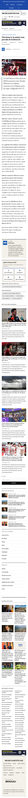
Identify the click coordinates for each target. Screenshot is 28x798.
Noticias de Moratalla (20, 718)
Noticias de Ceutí (19, 712)
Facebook (5, 773)
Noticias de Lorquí (19, 720)
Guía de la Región (16, 298)
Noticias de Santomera (20, 694)
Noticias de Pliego (19, 729)
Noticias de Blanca (19, 725)
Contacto (17, 791)
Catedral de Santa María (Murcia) (11, 293)
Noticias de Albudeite (20, 740)
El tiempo (4, 559)
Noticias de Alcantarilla (7, 702)
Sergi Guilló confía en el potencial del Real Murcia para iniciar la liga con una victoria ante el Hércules (14, 325)
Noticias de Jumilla (6, 724)
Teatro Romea (19, 296)
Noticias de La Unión (6, 739)
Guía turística (5, 535)
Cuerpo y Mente (21, 763)
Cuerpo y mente (6, 579)
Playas (3, 542)
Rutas (3, 545)
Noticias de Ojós (18, 746)
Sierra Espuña (5, 548)
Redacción (8, 49)
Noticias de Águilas (6, 710)
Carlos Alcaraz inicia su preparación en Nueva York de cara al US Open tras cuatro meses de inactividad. (13, 425)
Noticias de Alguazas (19, 716)
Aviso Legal (11, 791)
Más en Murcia (6, 298)
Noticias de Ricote (19, 738)
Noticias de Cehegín (6, 743)
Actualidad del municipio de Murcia (12, 286)
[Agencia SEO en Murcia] (10, 780)
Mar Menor (4, 538)
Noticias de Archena (6, 737)
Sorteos (12, 4)
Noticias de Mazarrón (6, 704)
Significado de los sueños (8, 582)
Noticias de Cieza (6, 706)
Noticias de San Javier (7, 716)
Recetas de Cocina (7, 765)
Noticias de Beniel (19, 708)
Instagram (11, 773)
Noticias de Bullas (19, 706)
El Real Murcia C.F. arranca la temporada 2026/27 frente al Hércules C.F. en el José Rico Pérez (14, 359)
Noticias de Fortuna (19, 714)
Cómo (3, 589)
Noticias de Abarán (19, 704)
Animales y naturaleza (7, 585)
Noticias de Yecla (5, 708)
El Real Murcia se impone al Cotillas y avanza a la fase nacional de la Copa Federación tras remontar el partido (12, 459)
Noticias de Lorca (5, 696)
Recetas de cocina (6, 575)
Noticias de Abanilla (19, 722)
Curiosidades (5, 572)
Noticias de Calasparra (20, 710)
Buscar (20, 4)
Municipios (4, 555)
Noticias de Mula (5, 741)
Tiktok (23, 773)
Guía (7, 4)
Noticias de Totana (6, 718)
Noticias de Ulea (18, 744)
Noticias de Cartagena (7, 694)
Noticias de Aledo (19, 742)
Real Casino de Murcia (8, 296)
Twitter (5, 775)
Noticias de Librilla (19, 727)
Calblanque (4, 552)
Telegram (18, 773)
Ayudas (3, 569)
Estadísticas (11, 775)
